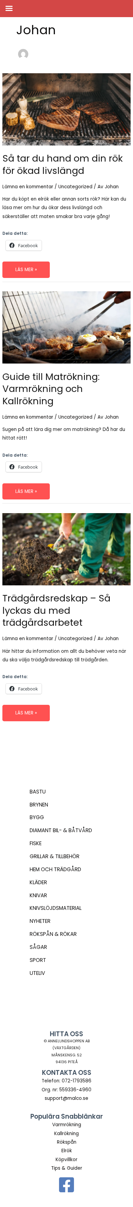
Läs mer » (27, 272)
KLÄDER (38, 882)
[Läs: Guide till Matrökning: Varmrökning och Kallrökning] (66, 327)
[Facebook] (66, 1184)
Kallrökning (66, 1133)
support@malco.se (66, 1098)
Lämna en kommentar (27, 186)
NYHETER (40, 921)
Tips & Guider (66, 1168)
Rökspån (66, 1142)
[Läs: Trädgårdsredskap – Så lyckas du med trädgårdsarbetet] (66, 549)
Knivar (38, 895)
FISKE (36, 843)
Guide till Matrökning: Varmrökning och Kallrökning (51, 389)
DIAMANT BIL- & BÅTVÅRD (61, 830)
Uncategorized (75, 186)
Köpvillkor (66, 1159)
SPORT (38, 960)
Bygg (37, 817)
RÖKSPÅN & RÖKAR (53, 934)
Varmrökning (66, 1124)
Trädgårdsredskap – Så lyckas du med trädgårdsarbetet (56, 610)
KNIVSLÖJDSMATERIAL (56, 908)
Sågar (38, 947)
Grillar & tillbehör (54, 856)
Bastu (38, 791)
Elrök (66, 1150)
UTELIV (37, 973)
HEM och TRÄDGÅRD (55, 869)
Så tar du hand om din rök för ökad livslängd (62, 164)
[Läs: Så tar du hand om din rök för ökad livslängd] (66, 109)
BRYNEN (39, 804)
